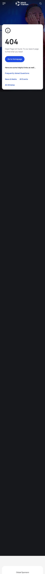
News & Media (11, 79)
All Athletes (10, 85)
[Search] (41, 4)
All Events (24, 79)
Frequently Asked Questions (17, 73)
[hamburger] (4, 3)
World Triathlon (22, 3)
